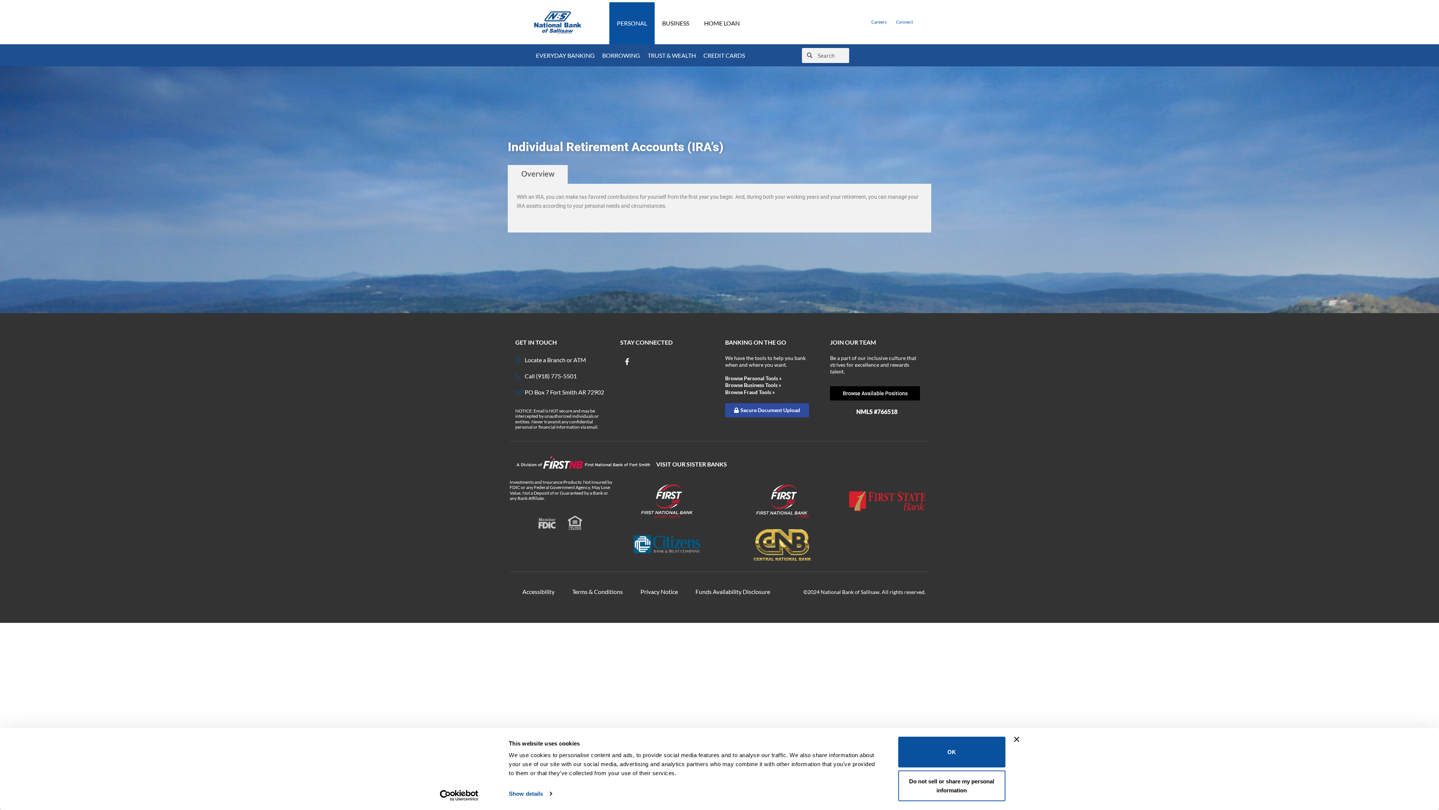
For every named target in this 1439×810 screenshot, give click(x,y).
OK (951, 752)
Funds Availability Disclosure (733, 591)
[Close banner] (1016, 739)
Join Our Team (853, 342)
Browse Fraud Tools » (750, 392)
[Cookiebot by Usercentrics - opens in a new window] (459, 795)
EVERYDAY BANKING (565, 55)
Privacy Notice (659, 591)
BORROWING (621, 55)
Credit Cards (724, 55)
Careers (879, 22)
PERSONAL (632, 23)
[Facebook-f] (627, 361)
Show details (526, 793)
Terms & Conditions (597, 591)
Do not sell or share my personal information (951, 785)
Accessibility (538, 591)
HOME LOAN (722, 23)
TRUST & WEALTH (672, 55)
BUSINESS (675, 23)
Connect (904, 22)
